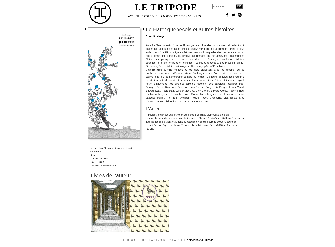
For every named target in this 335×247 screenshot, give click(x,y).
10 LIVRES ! (195, 16)
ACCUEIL (133, 16)
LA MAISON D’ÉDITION (173, 16)
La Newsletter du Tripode (199, 240)
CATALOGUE (149, 16)
